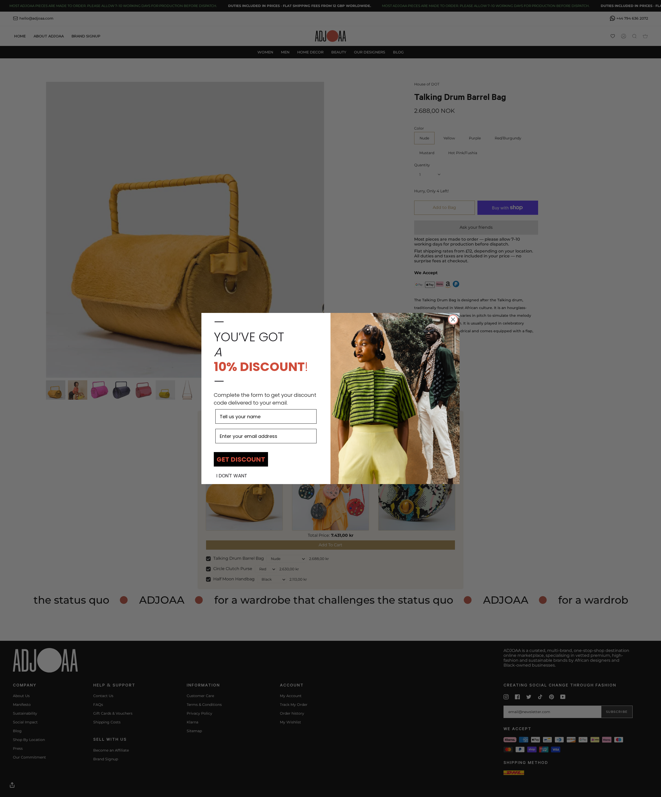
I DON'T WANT (231, 476)
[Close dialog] (453, 319)
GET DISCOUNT (241, 459)
